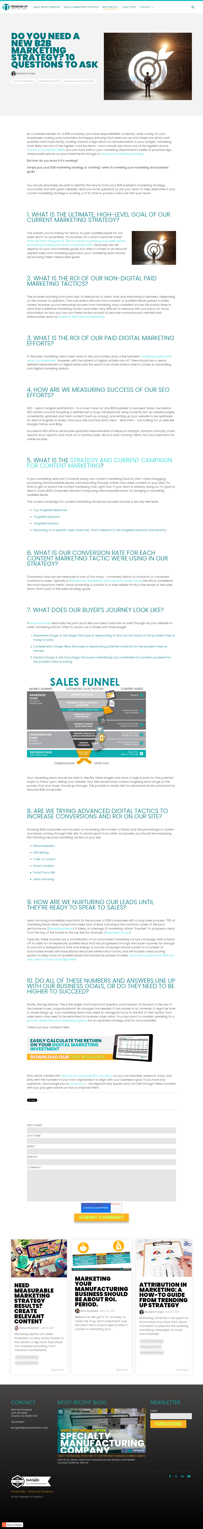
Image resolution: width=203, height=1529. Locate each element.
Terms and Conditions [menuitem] (40, 1491)
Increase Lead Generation (79, 81)
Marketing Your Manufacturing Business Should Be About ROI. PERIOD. (101, 1291)
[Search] (193, 7)
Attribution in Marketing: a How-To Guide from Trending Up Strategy (163, 1295)
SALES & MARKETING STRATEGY (81, 7)
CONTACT (145, 7)
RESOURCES (109, 7)
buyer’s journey (40, 623)
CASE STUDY (129, 7)
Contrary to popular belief (46, 150)
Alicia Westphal (29, 1328)
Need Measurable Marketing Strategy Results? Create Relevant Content (34, 1303)
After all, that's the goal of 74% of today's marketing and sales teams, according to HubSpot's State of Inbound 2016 (76, 243)
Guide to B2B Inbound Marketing (82, 317)
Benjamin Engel (25, 73)
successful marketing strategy (122, 154)
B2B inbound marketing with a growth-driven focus (105, 581)
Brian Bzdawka (89, 1311)
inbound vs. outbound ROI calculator (87, 1076)
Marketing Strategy (152, 1352)
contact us (77, 1084)
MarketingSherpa (61, 928)
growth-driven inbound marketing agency (57, 1020)
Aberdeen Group (118, 932)
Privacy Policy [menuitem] (18, 1491)
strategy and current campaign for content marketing (99, 463)
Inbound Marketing (26, 1363)
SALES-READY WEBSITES (46, 7)
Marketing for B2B (49, 81)
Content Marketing (23, 81)
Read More (58, 1369)
